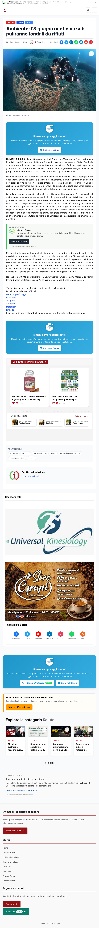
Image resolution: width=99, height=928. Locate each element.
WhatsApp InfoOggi (16, 294)
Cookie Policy (9, 880)
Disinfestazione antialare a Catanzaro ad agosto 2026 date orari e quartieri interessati (38, 747)
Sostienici (7, 866)
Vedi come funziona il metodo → (22, 790)
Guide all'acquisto (11, 857)
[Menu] (94, 10)
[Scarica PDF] (91, 42)
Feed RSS (7, 871)
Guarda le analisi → (19, 241)
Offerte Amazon (10, 852)
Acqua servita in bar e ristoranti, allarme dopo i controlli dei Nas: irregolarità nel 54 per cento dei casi (83, 747)
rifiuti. (53, 453)
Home (5, 847)
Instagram (11, 306)
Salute (11, 22)
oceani (31, 458)
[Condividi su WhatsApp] (76, 42)
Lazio (20, 22)
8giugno (25, 453)
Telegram (10, 300)
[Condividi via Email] (86, 42)
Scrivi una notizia (10, 862)
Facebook (11, 297)
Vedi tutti (49, 762)
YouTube (10, 303)
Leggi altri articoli (30, 476)
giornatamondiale (17, 458)
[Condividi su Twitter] (66, 42)
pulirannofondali (40, 453)
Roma (29, 22)
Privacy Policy (9, 876)
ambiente (14, 453)
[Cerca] (88, 10)
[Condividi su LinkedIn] (71, 42)
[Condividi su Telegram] (81, 42)
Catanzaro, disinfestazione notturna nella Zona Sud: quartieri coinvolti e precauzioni (60, 747)
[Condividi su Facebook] (61, 42)
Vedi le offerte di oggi (19, 707)
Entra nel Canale (51, 150)
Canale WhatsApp (38, 683)
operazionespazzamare (70, 453)
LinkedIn (10, 310)
